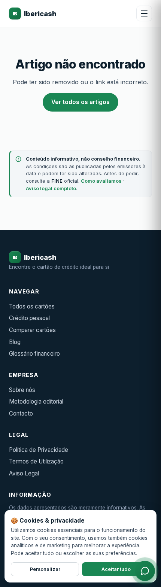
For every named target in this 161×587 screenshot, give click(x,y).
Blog (15, 342)
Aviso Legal (24, 473)
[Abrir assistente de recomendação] (145, 571)
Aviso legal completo (51, 188)
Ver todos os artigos (80, 102)
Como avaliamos (101, 181)
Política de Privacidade (38, 449)
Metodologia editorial (36, 401)
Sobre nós (22, 389)
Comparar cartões (32, 330)
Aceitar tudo (116, 569)
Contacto (21, 413)
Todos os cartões (32, 306)
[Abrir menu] (144, 13)
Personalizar (45, 569)
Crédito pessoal (29, 318)
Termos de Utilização (36, 461)
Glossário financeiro (34, 353)
